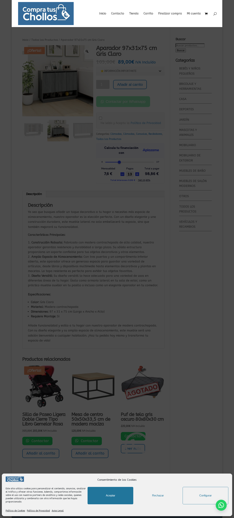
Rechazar (158, 495)
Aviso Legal (58, 510)
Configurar (205, 495)
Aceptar (110, 495)
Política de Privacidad (38, 510)
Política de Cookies (15, 510)
